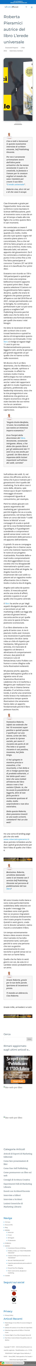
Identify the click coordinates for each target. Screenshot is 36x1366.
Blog (6, 1227)
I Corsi (10, 1235)
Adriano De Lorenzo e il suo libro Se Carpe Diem (18, 1327)
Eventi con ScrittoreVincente (17, 1191)
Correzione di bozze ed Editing (17, 1248)
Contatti (7, 1275)
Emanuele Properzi (11, 48)
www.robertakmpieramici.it (16, 839)
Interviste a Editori (12, 1195)
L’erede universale (15, 184)
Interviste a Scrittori (16, 51)
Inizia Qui (11, 1232)
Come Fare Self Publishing (16, 1168)
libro (6, 341)
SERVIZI (7, 1246)
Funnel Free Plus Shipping (15, 1268)
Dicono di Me (9, 1225)
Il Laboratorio (12, 1240)
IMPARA (7, 1230)
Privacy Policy (9, 1315)
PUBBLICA (8, 1243)
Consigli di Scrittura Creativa (17, 1180)
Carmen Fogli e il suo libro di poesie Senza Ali (18, 1335)
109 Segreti (11, 1238)
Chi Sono (7, 1222)
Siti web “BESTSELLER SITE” (16, 1260)
